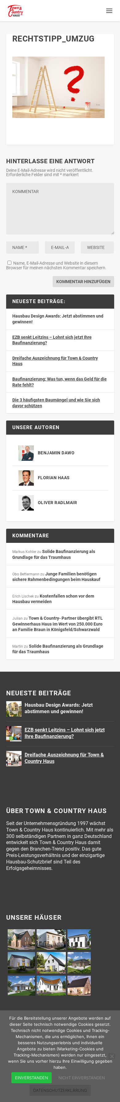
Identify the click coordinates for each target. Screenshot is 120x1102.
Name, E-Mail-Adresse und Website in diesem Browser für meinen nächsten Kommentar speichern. (56, 265)
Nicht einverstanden (81, 1077)
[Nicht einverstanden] (111, 1056)
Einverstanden (31, 1077)
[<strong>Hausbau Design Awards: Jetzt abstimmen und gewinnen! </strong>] (14, 709)
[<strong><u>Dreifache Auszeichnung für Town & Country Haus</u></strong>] (14, 758)
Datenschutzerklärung (60, 1090)
